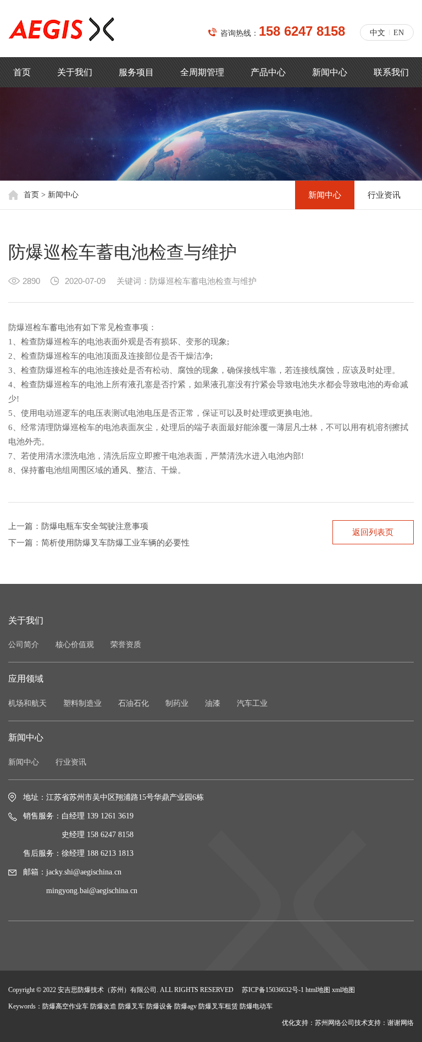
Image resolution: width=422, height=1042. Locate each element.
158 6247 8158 (302, 31)
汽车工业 (252, 703)
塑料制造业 (82, 703)
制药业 (176, 703)
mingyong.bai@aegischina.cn (91, 891)
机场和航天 (27, 703)
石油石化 (133, 703)
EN (398, 33)
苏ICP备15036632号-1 (273, 990)
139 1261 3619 (110, 816)
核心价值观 (74, 644)
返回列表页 (372, 532)
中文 (377, 33)
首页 (22, 72)
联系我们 (391, 72)
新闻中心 (329, 72)
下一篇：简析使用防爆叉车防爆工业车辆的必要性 (99, 542)
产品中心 (268, 72)
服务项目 (136, 72)
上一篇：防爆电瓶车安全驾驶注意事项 (78, 526)
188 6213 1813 (110, 853)
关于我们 (74, 72)
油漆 (212, 703)
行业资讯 (384, 195)
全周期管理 (202, 72)
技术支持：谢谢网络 (384, 1023)
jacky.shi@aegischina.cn (83, 872)
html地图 (318, 990)
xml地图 (343, 990)
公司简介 (23, 644)
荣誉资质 (125, 644)
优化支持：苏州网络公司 (318, 1023)
